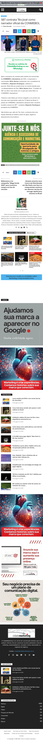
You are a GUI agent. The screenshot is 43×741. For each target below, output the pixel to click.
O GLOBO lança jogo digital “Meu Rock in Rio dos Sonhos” (21, 264)
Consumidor (4, 715)
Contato (21, 736)
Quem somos (7, 731)
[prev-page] (20, 271)
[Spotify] (24, 227)
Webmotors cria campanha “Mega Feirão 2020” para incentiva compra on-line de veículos (10, 185)
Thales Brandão (7, 26)
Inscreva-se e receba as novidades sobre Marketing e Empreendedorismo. (21, 277)
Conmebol (8, 165)
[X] (20, 31)
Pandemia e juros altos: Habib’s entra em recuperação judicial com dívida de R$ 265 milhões (35, 265)
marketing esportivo (25, 165)
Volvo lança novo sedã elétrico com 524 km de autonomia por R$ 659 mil (7, 264)
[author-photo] (21, 202)
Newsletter (7, 733)
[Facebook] (15, 31)
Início (2, 14)
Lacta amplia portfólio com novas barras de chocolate (7, 247)
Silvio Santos (35, 165)
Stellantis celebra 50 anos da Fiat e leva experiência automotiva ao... (25, 418)
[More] (38, 31)
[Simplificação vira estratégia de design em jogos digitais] (6, 467)
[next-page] (23, 271)
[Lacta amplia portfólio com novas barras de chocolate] (7, 240)
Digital (3, 706)
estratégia (15, 165)
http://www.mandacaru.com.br (21, 211)
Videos (3, 709)
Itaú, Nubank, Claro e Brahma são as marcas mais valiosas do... (24, 456)
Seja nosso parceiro (34, 731)
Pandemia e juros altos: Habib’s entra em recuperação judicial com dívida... (26, 447)
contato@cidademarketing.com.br (24, 651)
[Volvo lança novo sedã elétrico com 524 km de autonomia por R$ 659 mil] (7, 257)
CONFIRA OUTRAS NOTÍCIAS (16, 232)
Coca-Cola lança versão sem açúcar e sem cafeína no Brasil (21, 247)
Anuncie (37, 733)
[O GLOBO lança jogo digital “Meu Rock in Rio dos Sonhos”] (21, 257)
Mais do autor (30, 232)
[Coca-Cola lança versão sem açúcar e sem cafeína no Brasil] (21, 240)
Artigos (3, 718)
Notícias (8, 14)
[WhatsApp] (29, 31)
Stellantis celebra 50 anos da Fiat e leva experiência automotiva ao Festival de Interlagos (35, 247)
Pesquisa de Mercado (7, 712)
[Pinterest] (24, 31)
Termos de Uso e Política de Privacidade (22, 733)
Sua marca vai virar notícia (20, 731)
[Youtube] (34, 655)
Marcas (3, 721)
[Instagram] (19, 227)
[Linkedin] (34, 31)
